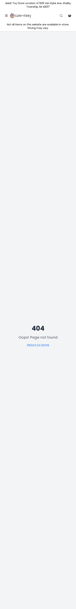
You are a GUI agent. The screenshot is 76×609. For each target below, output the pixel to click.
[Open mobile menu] (6, 15)
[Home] (20, 15)
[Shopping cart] (69, 15)
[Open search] (61, 15)
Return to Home (38, 345)
